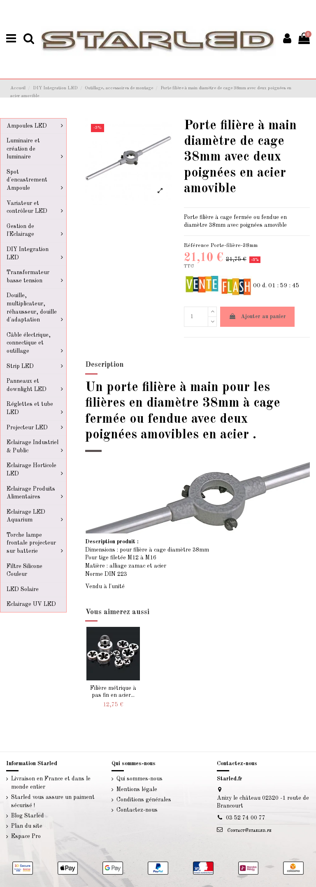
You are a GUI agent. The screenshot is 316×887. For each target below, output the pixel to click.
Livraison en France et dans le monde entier (51, 783)
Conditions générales (143, 800)
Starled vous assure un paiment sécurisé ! (53, 801)
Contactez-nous (137, 810)
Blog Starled (27, 816)
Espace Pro (26, 836)
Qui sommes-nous (139, 779)
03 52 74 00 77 (245, 818)
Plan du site (26, 826)
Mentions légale (136, 789)
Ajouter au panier (263, 316)
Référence (196, 245)
